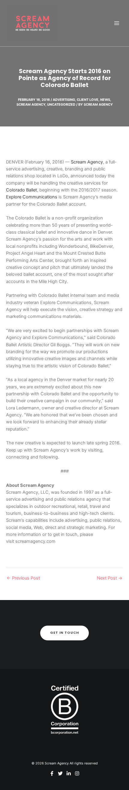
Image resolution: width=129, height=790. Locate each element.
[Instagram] (77, 773)
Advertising (64, 100)
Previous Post (23, 578)
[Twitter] (60, 773)
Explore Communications (31, 197)
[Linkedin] (68, 773)
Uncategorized (61, 104)
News (105, 100)
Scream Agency (30, 104)
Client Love (87, 100)
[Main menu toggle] (116, 23)
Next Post (109, 578)
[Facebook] (52, 773)
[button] (64, 633)
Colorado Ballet (21, 190)
